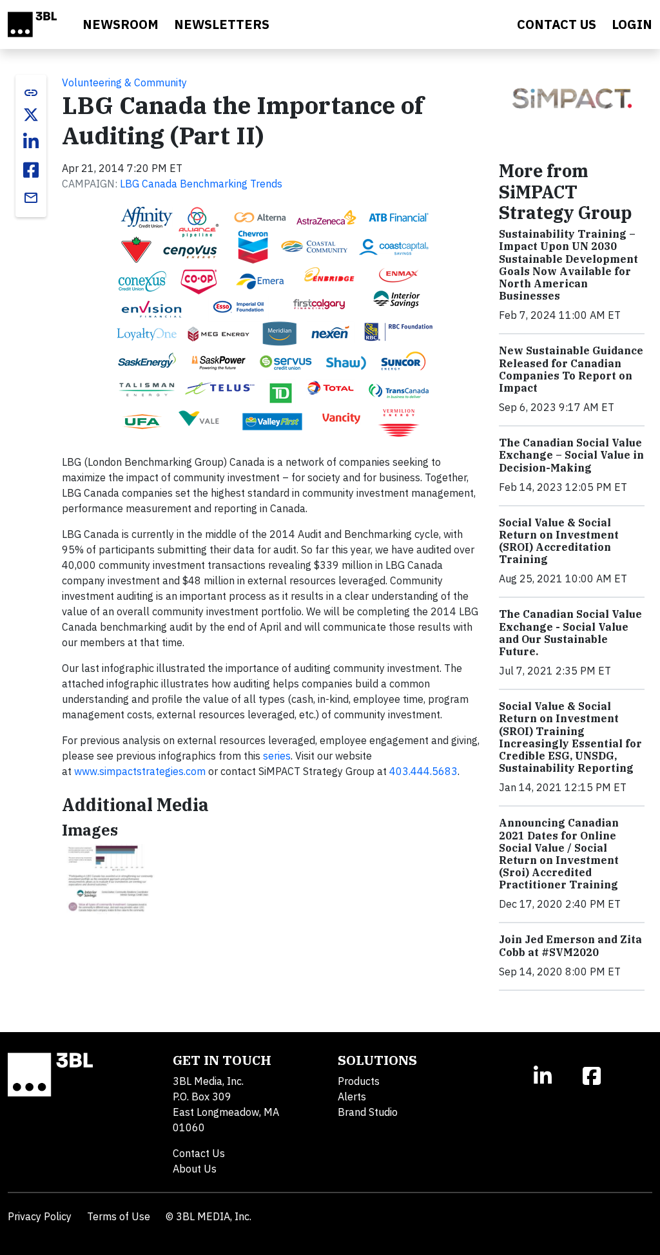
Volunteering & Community (124, 82)
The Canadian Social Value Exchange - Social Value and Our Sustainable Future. (570, 633)
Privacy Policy (40, 1216)
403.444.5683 (423, 771)
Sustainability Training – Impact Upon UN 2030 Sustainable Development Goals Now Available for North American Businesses (568, 264)
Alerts (352, 1096)
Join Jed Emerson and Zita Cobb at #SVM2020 (570, 945)
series (277, 755)
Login (632, 24)
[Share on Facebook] (31, 170)
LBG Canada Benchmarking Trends (201, 183)
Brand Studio (368, 1112)
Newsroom (120, 24)
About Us (195, 1168)
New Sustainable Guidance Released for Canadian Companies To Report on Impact (571, 369)
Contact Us (199, 1153)
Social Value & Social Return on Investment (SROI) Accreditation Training (559, 541)
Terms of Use (118, 1216)
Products (359, 1081)
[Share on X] (31, 114)
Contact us (556, 24)
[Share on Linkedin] (31, 141)
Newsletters (221, 24)
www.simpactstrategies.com (140, 771)
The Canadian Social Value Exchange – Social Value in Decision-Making (571, 455)
